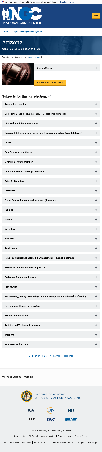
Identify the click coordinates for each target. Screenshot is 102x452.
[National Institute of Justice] (71, 409)
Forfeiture (10, 190)
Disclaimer (54, 355)
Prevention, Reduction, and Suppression (25, 267)
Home (6, 32)
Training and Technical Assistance (22, 325)
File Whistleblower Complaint (42, 436)
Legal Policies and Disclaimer (17, 442)
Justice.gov (93, 442)
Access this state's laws (49, 82)
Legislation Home (38, 355)
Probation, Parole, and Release (20, 277)
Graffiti (8, 219)
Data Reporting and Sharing (19, 152)
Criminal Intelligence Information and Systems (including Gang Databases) (43, 133)
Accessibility (19, 436)
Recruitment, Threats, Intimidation (22, 306)
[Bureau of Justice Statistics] (51, 412)
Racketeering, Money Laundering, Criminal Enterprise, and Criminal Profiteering (46, 296)
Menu (96, 15)
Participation (11, 248)
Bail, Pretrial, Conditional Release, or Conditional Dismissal (35, 113)
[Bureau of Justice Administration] (31, 409)
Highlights (68, 355)
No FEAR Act (39, 442)
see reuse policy (35, 57)
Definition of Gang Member (19, 161)
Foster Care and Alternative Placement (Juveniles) (30, 200)
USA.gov (80, 442)
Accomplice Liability (15, 104)
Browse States (44, 68)
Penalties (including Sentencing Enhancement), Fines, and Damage (39, 258)
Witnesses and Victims (16, 344)
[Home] (22, 15)
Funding (9, 210)
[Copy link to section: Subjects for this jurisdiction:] (48, 96)
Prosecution (11, 286)
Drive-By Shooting (14, 181)
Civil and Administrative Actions (21, 123)
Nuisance (9, 238)
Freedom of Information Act (61, 442)
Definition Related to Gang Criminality (24, 171)
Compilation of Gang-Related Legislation (27, 32)
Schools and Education (17, 315)
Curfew (8, 142)
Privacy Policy (81, 436)
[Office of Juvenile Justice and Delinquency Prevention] (31, 420)
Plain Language (64, 436)
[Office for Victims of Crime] (51, 419)
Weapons (9, 334)
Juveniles (10, 229)
